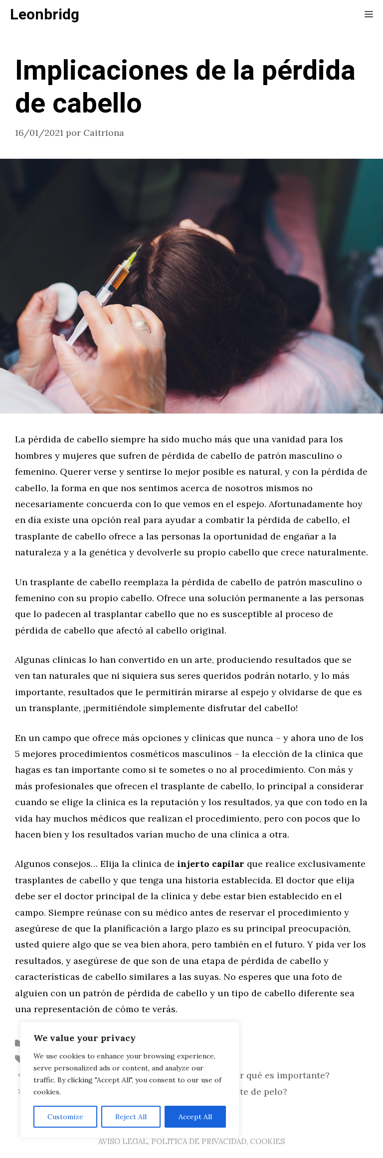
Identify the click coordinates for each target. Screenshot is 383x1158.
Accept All (195, 1116)
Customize (65, 1116)
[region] (129, 1080)
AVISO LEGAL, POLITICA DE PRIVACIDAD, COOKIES (191, 1141)
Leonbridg (44, 15)
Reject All (131, 1116)
